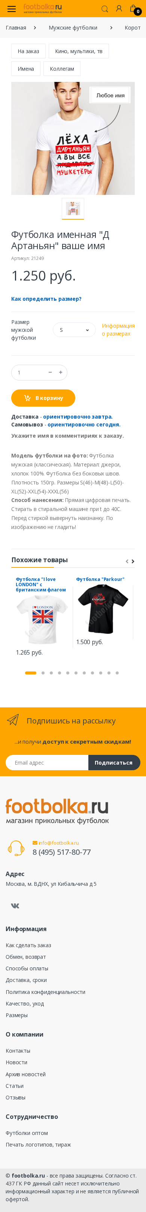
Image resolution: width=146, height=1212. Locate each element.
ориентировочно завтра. (78, 416)
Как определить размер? (46, 298)
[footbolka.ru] (43, 8)
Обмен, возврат (26, 956)
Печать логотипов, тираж (38, 1144)
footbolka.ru (28, 1175)
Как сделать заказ (28, 945)
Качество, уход (25, 1003)
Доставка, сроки (26, 979)
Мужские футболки (73, 27)
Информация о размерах (118, 329)
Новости (16, 1062)
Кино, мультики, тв (79, 51)
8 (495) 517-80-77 (62, 852)
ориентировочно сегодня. (84, 424)
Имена (26, 68)
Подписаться (114, 762)
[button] (105, 8)
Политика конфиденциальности (45, 991)
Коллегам (62, 68)
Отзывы (15, 1097)
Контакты (18, 1050)
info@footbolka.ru (58, 842)
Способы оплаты (27, 968)
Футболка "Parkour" (100, 579)
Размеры (17, 1015)
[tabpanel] (43, 617)
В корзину (48, 397)
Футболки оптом (27, 1132)
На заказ (28, 51)
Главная (16, 27)
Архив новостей (26, 1074)
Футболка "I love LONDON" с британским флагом (41, 584)
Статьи (15, 1085)
